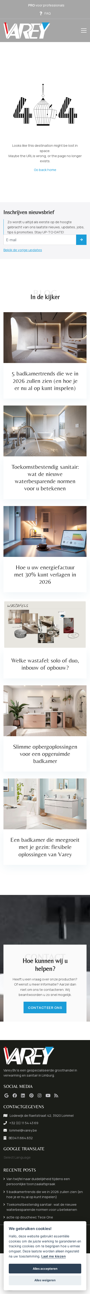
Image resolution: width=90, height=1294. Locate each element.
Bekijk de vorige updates (22, 249)
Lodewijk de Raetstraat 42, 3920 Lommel (42, 1115)
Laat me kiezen (53, 1256)
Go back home (45, 169)
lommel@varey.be (23, 1130)
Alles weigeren (45, 1280)
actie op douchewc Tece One (29, 1217)
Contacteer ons (45, 1007)
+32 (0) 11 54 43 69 (23, 1122)
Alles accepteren (45, 1268)
